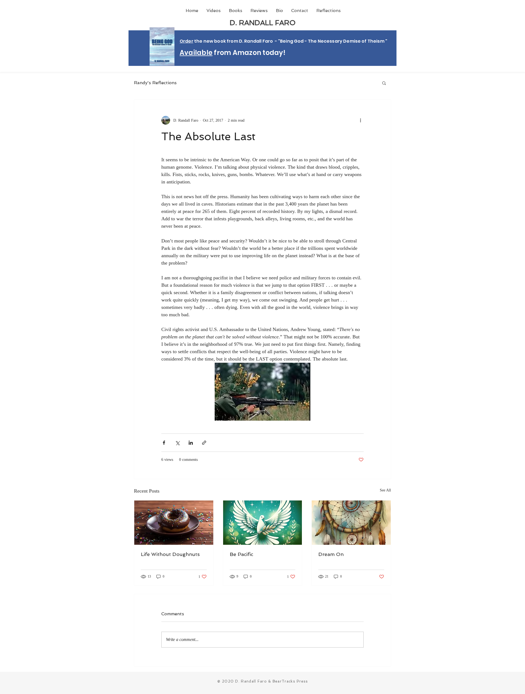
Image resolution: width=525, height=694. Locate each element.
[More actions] (360, 120)
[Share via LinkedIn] (190, 442)
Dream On (331, 554)
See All (385, 490)
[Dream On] (351, 522)
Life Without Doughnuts (170, 554)
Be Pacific (241, 554)
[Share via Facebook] (164, 442)
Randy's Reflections (155, 82)
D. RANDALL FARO (263, 23)
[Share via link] (204, 442)
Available (196, 52)
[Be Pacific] (262, 522)
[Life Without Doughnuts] (173, 522)
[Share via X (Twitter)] (177, 442)
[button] (384, 83)
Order (186, 41)
